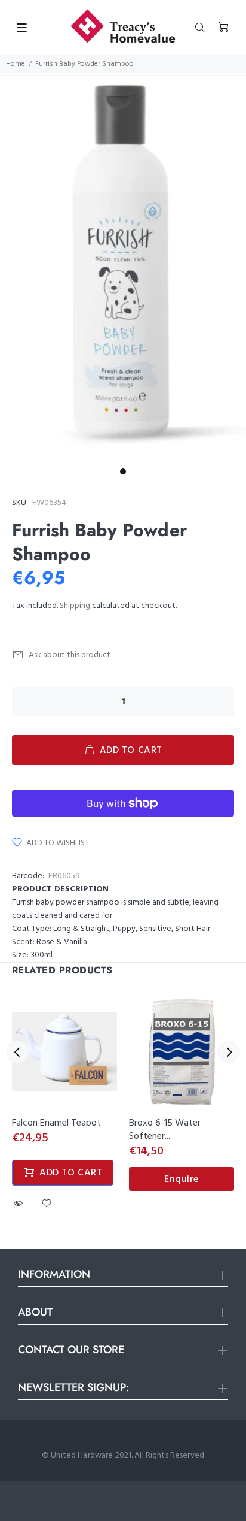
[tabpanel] (123, 267)
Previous (17, 1052)
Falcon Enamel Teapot (56, 1123)
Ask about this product (69, 655)
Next (228, 1052)
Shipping (75, 606)
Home (15, 64)
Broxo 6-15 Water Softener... (165, 1129)
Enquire (181, 1179)
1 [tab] (123, 471)
